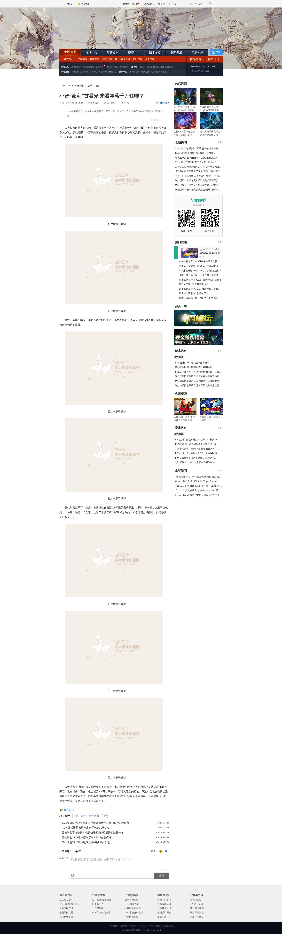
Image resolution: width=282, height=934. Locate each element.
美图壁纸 (176, 52)
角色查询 (124, 67)
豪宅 (83, 815)
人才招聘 (123, 926)
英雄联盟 (94, 815)
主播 (104, 815)
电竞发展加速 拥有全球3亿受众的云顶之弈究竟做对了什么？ (205, 157)
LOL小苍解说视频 (134, 912)
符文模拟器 (81, 59)
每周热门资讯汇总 (159, 72)
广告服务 (132, 926)
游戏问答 (99, 67)
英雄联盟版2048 (110, 59)
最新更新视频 (131, 900)
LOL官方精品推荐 (101, 912)
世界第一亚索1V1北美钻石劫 (193, 293)
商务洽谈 (141, 926)
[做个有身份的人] (160, 851)
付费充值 (213, 59)
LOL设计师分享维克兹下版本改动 (192, 362)
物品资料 (68, 59)
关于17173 (113, 926)
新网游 (126, 3)
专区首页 (70, 51)
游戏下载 (202, 66)
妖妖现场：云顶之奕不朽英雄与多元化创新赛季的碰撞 (202, 185)
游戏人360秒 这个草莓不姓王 (193, 284)
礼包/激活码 (148, 3)
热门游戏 (198, 3)
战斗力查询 (76, 67)
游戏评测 (212, 66)
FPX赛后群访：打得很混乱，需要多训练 (195, 458)
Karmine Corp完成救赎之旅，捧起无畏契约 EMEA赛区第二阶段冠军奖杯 (210, 495)
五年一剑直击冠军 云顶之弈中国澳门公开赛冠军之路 (201, 176)
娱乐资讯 (125, 59)
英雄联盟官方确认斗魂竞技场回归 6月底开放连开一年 (93, 832)
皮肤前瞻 (160, 67)
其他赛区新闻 (197, 908)
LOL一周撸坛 (197, 917)
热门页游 (172, 3)
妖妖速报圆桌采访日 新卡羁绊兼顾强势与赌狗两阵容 (201, 376)
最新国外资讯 (164, 900)
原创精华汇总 (66, 917)
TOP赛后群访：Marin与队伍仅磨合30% (194, 449)
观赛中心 (134, 52)
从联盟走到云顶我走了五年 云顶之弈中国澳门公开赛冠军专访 (206, 171)
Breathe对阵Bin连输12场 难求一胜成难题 (195, 153)
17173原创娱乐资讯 (69, 904)
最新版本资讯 (164, 904)
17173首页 (67, 3)
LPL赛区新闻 (196, 904)
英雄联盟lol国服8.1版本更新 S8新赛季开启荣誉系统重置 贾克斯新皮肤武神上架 (85, 40)
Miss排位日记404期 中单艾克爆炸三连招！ (200, 270)
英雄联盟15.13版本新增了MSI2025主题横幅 (86, 837)
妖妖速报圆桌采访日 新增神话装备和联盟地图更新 (200, 381)
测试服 (143, 67)
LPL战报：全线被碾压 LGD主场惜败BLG (196, 453)
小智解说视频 (131, 917)
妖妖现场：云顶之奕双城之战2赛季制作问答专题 (199, 189)
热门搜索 (137, 59)
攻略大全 (75, 72)
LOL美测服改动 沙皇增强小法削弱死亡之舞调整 (199, 372)
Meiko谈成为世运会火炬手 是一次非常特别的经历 (200, 148)
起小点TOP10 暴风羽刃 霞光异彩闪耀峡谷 (200, 280)
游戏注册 (194, 66)
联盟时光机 (145, 72)
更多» (220, 142)
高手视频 (149, 59)
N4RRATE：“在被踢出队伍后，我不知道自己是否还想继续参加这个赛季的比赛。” (215, 486)
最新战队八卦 (66, 912)
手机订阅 (124, 103)
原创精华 (103, 72)
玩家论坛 (197, 52)
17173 (62, 85)
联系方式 (151, 926)
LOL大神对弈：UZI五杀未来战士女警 (198, 261)
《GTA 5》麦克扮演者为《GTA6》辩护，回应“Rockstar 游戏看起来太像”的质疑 (214, 490)
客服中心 (160, 926)
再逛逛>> (69, 810)
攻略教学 (94, 59)
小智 (75, 815)
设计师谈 (169, 67)
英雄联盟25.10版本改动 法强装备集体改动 (86, 842)
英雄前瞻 (151, 67)
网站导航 (85, 3)
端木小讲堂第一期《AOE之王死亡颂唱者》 (201, 298)
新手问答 (84, 72)
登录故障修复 (88, 67)
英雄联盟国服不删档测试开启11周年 (193, 367)
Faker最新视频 (132, 904)
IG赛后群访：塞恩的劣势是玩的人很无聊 (195, 444)
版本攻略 (155, 52)
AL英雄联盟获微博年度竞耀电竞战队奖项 (86, 827)
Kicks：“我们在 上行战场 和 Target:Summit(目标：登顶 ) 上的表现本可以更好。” (214, 481)
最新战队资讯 (66, 908)
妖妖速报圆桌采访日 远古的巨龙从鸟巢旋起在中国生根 (203, 385)
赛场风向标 (134, 72)
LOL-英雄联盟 (76, 85)
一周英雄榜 (97, 908)
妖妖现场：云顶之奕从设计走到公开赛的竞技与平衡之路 (203, 180)
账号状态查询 (113, 67)
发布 (161, 875)
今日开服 (161, 3)
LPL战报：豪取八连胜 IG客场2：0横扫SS (196, 439)
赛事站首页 (195, 900)
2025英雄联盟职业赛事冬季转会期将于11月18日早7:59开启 (95, 822)
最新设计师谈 (164, 912)
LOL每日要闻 (66, 900)
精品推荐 (196, 59)
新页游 (135, 3)
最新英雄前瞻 (164, 908)
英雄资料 (112, 52)
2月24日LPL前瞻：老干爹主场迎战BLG (195, 462)
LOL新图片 (97, 904)
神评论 (164, 103)
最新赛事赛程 (197, 912)
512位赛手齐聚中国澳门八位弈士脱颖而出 (196, 162)
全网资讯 (112, 72)
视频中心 (91, 52)
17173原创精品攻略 (101, 900)
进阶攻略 (93, 72)
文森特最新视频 (133, 908)
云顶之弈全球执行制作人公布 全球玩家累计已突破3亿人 (203, 167)
